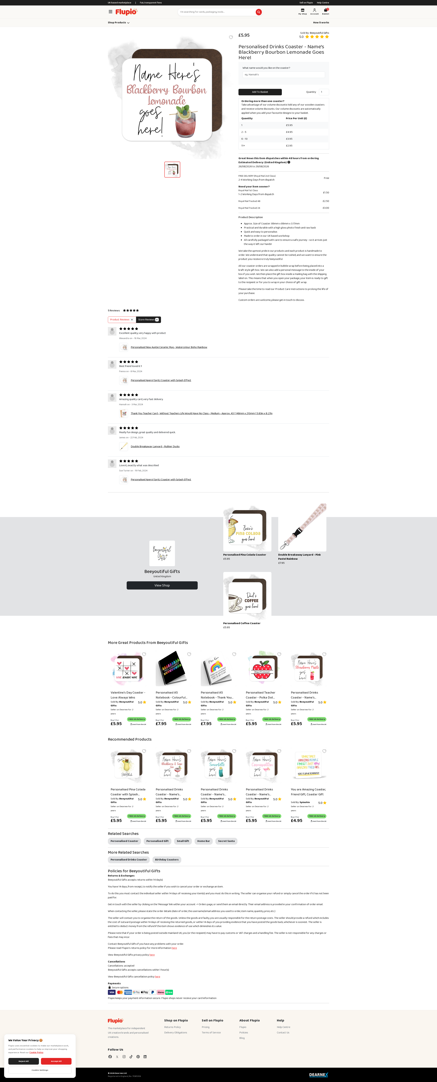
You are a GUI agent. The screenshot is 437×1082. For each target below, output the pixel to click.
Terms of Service (211, 1033)
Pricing (205, 1027)
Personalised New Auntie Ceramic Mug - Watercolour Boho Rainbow (169, 347)
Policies (243, 1033)
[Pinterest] (138, 1056)
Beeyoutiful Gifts (319, 33)
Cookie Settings (40, 1070)
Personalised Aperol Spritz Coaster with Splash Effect (161, 380)
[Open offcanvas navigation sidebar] (110, 12)
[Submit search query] (259, 12)
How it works (321, 23)
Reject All (24, 1061)
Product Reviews (121, 320)
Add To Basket (260, 92)
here (174, 948)
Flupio (242, 1027)
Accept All (56, 1061)
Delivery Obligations (175, 1033)
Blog (242, 1038)
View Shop (162, 585)
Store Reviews (148, 320)
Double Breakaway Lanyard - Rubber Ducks (155, 446)
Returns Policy (172, 1027)
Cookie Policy (36, 1052)
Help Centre (323, 2)
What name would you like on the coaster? (266, 68)
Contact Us (283, 1033)
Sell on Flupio (306, 2)
